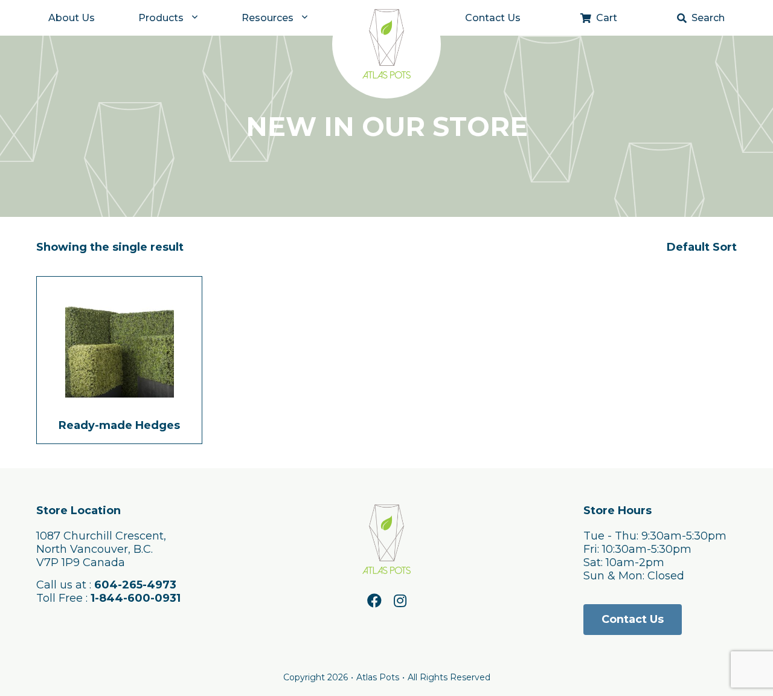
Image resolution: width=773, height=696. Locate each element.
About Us (71, 18)
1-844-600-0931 (136, 598)
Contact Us (493, 18)
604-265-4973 (135, 584)
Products (161, 18)
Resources (267, 18)
